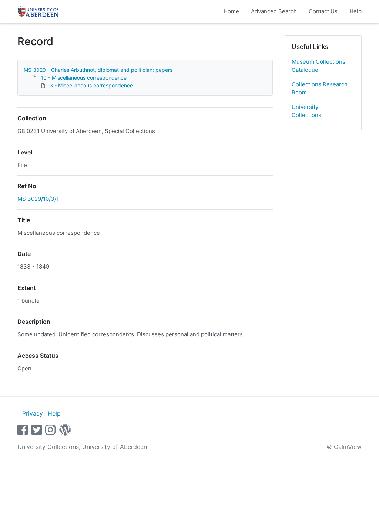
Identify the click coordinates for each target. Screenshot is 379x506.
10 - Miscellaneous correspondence (84, 77)
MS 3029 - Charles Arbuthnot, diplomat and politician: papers (98, 70)
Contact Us (323, 11)
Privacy (32, 413)
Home (231, 11)
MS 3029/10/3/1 (38, 198)
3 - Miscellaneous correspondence (91, 85)
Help (355, 11)
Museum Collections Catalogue (318, 66)
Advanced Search (274, 11)
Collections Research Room (320, 88)
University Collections (306, 111)
